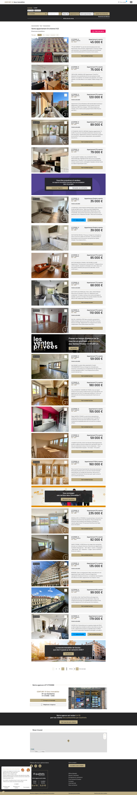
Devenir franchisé (73, 775)
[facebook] (31, 766)
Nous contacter (72, 785)
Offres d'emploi (72, 773)
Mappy (43, 751)
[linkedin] (40, 766)
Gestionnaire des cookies (100, 793)
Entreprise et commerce (75, 777)
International (72, 783)
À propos (71, 781)
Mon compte (123, 2)
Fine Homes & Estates (74, 779)
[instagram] (35, 766)
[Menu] (131, 2)
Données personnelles (74, 793)
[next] (62, 668)
